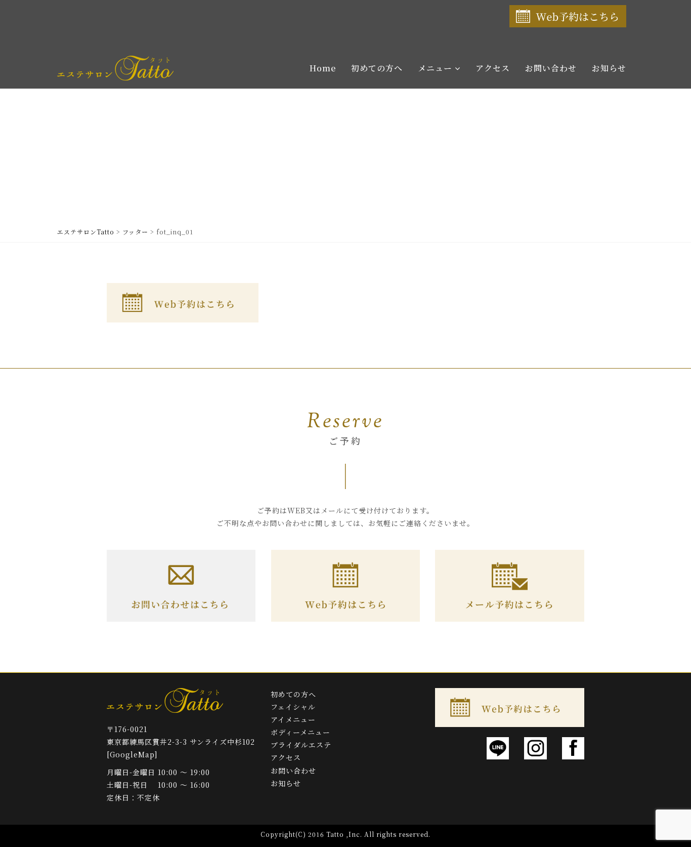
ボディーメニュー (300, 732)
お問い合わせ (551, 68)
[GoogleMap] (132, 754)
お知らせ (609, 68)
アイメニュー (293, 719)
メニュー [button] (436, 68)
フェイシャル (293, 707)
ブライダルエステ (301, 745)
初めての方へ (377, 68)
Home (323, 68)
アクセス (493, 68)
